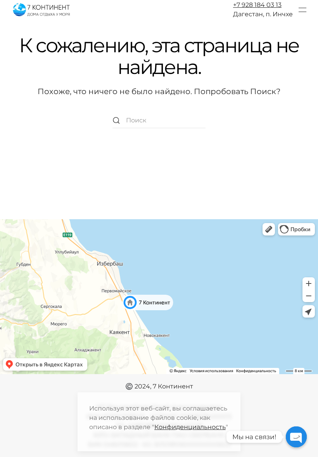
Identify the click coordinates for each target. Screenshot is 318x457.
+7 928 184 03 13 (257, 5)
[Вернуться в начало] (42, 9)
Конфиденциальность (190, 427)
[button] (302, 9)
